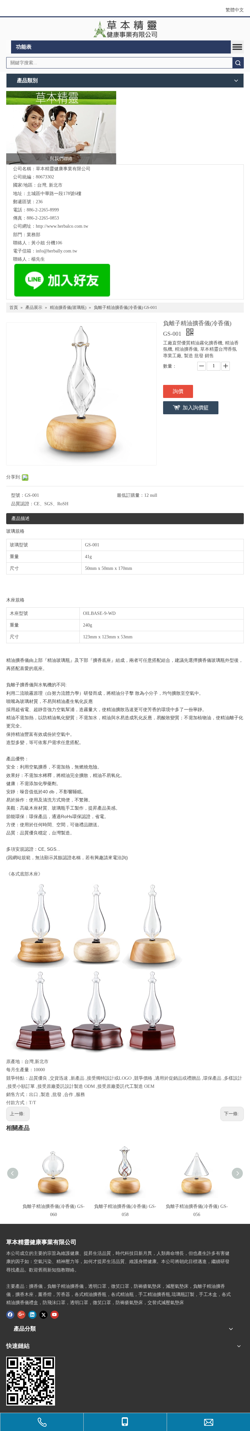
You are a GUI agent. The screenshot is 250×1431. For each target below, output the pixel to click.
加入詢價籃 (196, 407)
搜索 (237, 62)
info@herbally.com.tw (56, 251)
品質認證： (22, 503)
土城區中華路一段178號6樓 (54, 193)
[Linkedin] (32, 1314)
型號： (18, 495)
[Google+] (21, 1314)
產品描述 (20, 518)
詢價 (178, 391)
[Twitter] (43, 1314)
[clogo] (125, 29)
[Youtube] (54, 1314)
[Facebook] (10, 1314)
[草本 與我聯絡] (61, 127)
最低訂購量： (130, 495)
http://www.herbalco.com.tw (62, 226)
